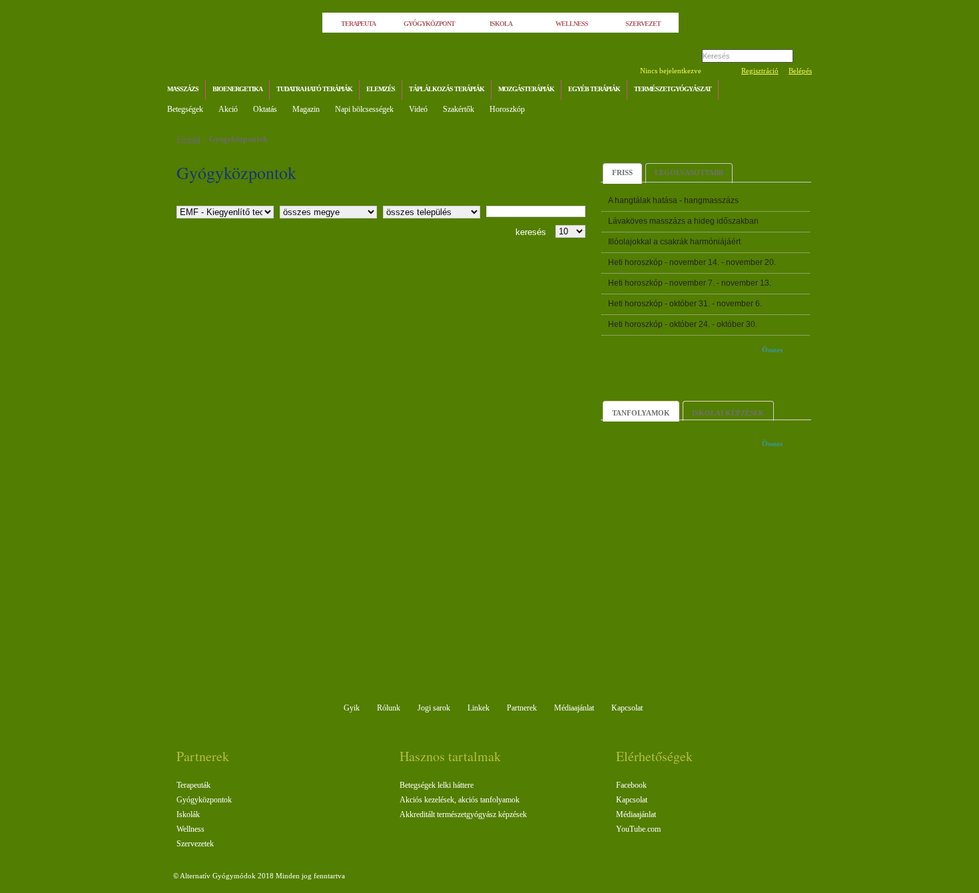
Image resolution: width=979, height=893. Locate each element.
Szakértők (458, 109)
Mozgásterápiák (526, 89)
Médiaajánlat (574, 708)
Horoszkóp (507, 109)
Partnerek (522, 708)
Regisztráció (760, 71)
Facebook (631, 785)
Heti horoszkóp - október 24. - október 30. (682, 324)
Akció (228, 109)
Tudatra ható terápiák (314, 89)
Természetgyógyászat (672, 89)
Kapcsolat (627, 708)
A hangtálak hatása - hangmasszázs (673, 200)
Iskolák (188, 814)
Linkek (479, 708)
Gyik (352, 708)
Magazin (306, 109)
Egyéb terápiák (594, 89)
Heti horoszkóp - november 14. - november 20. (692, 262)
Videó (418, 109)
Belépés (800, 71)
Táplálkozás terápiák (446, 89)
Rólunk (388, 708)
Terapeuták (193, 785)
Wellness (190, 829)
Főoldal (188, 139)
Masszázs (182, 89)
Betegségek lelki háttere (437, 785)
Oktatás (265, 109)
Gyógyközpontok (238, 139)
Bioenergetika (237, 89)
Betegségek (185, 109)
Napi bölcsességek (364, 109)
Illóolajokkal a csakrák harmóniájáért (674, 241)
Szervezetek (195, 843)
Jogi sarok (434, 708)
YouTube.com (638, 829)
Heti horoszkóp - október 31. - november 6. (685, 303)
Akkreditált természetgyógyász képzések (463, 814)
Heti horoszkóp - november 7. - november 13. (689, 283)
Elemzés (380, 89)
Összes (772, 350)
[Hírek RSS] (799, 91)
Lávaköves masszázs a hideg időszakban (683, 221)
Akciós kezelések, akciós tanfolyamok (459, 799)
